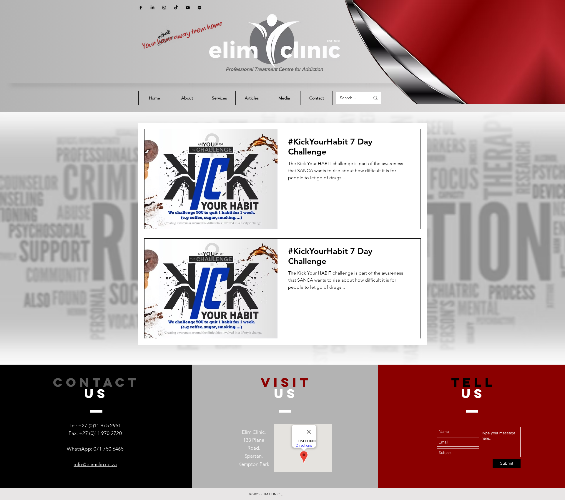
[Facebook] (140, 7)
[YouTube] (187, 7)
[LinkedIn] (152, 7)
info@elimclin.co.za (95, 464)
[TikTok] (176, 7)
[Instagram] (164, 7)
